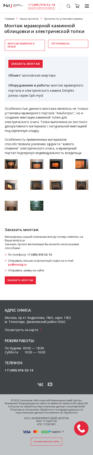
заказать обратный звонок (41, 8)
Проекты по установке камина (63, 18)
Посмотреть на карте (21, 330)
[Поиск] (68, 6)
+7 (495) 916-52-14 (41, 5)
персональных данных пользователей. (61, 406)
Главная (9, 18)
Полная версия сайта (46, 441)
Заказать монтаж (25, 64)
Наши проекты (29, 18)
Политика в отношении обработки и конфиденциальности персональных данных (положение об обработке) (46, 411)
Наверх (56, 431)
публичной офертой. (75, 403)
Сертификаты (60, 43)
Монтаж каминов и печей (21, 45)
